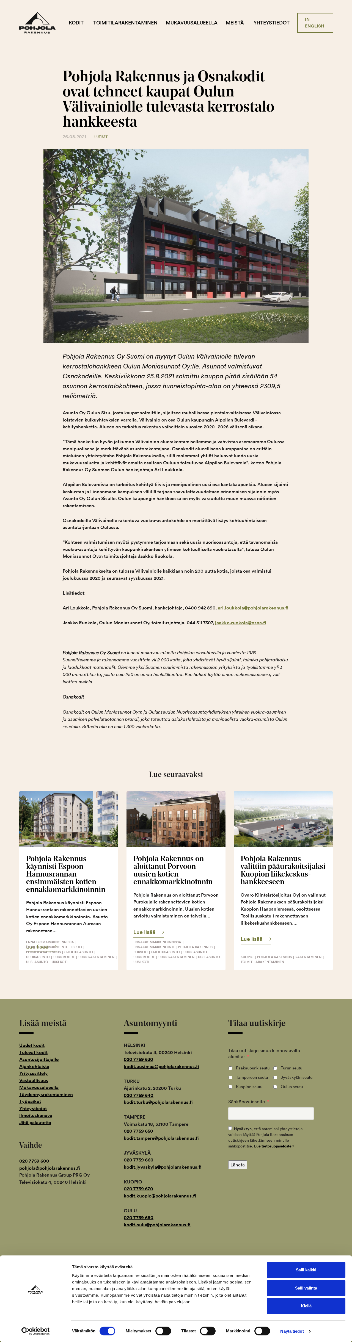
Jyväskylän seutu (296, 1077)
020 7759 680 (138, 1218)
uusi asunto (37, 962)
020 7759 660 (138, 1160)
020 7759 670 (138, 1189)
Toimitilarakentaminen (125, 23)
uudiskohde (64, 957)
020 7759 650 (138, 1131)
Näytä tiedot (292, 1331)
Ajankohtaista (34, 1066)
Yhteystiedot (272, 23)
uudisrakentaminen (96, 957)
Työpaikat (30, 1101)
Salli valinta (306, 1288)
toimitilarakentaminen (262, 962)
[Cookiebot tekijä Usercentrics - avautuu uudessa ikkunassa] (36, 1331)
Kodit (76, 23)
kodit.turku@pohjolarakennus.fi (158, 1102)
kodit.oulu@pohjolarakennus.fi (157, 1225)
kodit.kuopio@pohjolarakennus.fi (160, 1196)
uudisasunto (38, 957)
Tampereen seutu (252, 1077)
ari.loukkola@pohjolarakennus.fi (253, 608)
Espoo (76, 947)
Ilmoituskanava (35, 1115)
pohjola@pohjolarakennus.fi (49, 1168)
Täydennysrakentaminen (46, 1094)
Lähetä (237, 1165)
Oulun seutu (292, 1086)
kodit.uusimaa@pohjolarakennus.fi (161, 1066)
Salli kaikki (306, 1270)
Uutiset (101, 136)
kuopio (247, 957)
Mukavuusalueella (192, 23)
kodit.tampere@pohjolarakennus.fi (161, 1138)
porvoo (140, 952)
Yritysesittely (33, 1073)
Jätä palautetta (35, 1122)
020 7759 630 (138, 1059)
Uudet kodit (32, 1045)
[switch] (163, 1331)
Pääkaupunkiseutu (253, 1068)
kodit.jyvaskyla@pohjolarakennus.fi (163, 1167)
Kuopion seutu (249, 1086)
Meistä (235, 23)
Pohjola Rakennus (42, 23)
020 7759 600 (34, 1161)
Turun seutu (291, 1068)
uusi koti (60, 962)
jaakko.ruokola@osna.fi (240, 623)
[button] (148, 932)
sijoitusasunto (78, 952)
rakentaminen (308, 957)
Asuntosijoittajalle (39, 1059)
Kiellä (306, 1306)
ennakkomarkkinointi (46, 947)
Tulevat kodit (33, 1052)
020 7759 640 (138, 1095)
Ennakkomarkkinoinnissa (50, 942)
